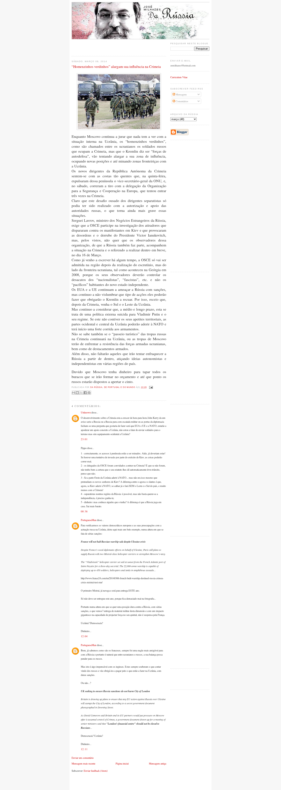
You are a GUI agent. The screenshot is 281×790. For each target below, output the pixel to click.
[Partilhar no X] (81, 393)
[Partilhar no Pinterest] (89, 393)
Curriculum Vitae (178, 77)
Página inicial (122, 763)
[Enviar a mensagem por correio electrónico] (150, 387)
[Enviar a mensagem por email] (73, 393)
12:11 (84, 749)
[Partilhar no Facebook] (85, 393)
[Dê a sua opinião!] (77, 393)
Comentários (181, 101)
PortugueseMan (88, 520)
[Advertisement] (96, 45)
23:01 (84, 439)
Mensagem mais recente (83, 763)
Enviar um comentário (83, 757)
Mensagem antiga (157, 763)
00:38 (84, 511)
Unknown (86, 412)
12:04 (84, 636)
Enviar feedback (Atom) (96, 770)
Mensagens (181, 94)
